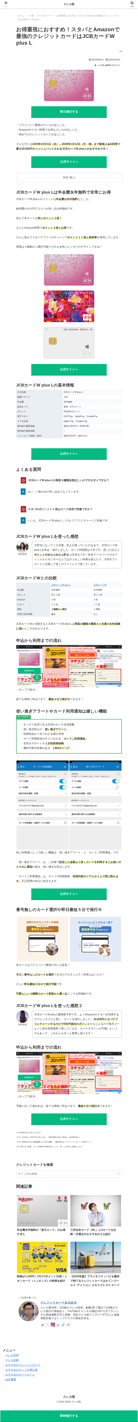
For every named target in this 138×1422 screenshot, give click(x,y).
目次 (65, 177)
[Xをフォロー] (48, 1325)
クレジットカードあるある (58, 1302)
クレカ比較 (12, 1360)
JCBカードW (100, 585)
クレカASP (12, 1355)
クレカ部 (69, 4)
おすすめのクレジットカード (22, 1365)
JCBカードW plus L (61, 585)
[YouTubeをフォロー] (58, 1325)
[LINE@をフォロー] (68, 1325)
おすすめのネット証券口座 (21, 1369)
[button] (118, 1174)
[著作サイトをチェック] (42, 1325)
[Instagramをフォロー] (53, 1325)
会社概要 (10, 1379)
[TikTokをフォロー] (63, 1325)
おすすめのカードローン (20, 1374)
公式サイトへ (69, 369)
